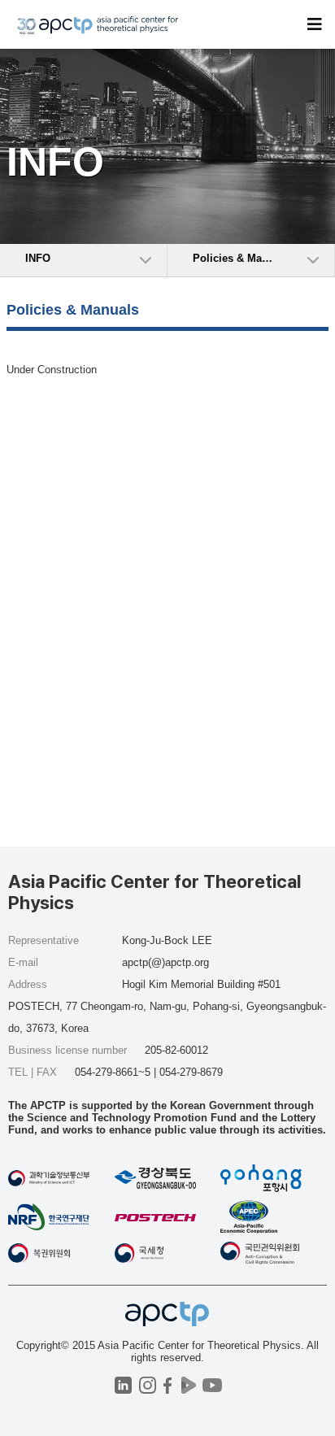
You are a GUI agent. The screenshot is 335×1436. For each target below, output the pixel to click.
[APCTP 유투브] (212, 1385)
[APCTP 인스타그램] (147, 1385)
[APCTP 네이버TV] (188, 1385)
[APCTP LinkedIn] (123, 1385)
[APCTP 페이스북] (168, 1385)
